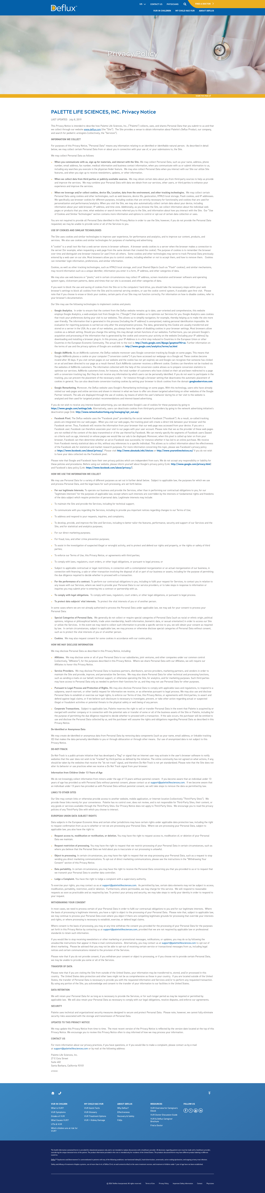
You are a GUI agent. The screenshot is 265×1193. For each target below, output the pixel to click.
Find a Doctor (156, 1125)
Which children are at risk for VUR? (64, 1129)
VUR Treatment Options (95, 1116)
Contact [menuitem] (199, 1183)
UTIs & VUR (56, 1124)
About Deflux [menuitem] (206, 10)
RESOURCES (156, 1103)
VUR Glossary (90, 1112)
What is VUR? (57, 1108)
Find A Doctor (203, 3)
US (141, 4)
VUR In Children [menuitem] (162, 10)
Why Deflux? (123, 1108)
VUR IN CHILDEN (59, 1103)
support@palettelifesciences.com (168, 782)
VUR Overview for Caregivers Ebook (164, 1109)
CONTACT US (156, 4)
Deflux (53, 1160)
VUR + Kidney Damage (94, 1120)
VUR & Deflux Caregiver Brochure (161, 1120)
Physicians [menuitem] (210, 1183)
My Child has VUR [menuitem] (185, 10)
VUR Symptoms (58, 1112)
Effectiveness (123, 1112)
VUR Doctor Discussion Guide (163, 1114)
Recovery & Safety (125, 1116)
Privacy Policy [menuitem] (164, 1183)
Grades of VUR (58, 1116)
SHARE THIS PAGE (202, 96)
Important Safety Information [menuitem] (183, 1183)
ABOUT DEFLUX (124, 1103)
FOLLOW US (189, 1103)
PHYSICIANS (172, 4)
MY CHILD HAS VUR (93, 1103)
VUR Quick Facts (92, 1108)
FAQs (119, 1120)
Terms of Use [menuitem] (150, 1183)
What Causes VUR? (60, 1120)
